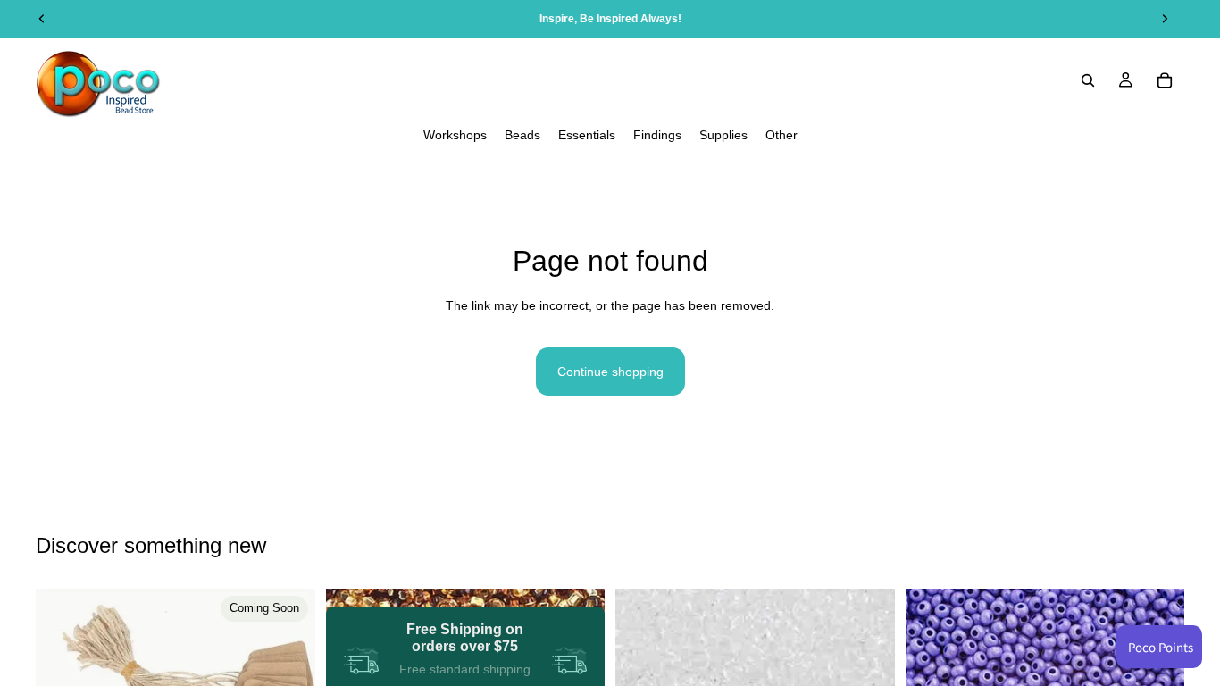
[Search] (1087, 80)
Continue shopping (610, 371)
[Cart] (1164, 80)
